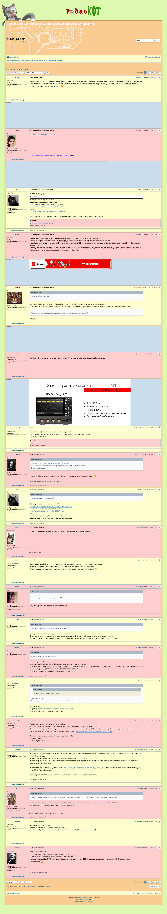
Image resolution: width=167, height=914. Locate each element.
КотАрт (74, 24)
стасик (17, 77)
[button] (160, 72)
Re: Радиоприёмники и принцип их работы (42, 130)
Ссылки (55, 24)
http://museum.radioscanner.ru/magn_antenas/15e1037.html (51, 803)
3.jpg (31, 444)
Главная (12, 24)
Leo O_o (17, 454)
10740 (15, 148)
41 (14, 866)
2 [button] (147, 73)
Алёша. (17, 647)
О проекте (82, 24)
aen (17, 189)
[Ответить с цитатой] (159, 77)
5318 (15, 605)
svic (17, 788)
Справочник (65, 24)
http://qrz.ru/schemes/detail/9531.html (43, 134)
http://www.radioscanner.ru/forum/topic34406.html (55, 709)
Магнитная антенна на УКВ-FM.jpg (41, 223)
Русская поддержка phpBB (83, 899)
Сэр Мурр (17, 287)
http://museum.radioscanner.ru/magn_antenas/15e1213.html (95, 803)
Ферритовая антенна (17, 69)
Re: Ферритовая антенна (37, 454)
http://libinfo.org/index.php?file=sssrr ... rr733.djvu (47, 211)
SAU (17, 560)
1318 (15, 653)
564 (15, 565)
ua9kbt (17, 527)
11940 (15, 208)
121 (15, 433)
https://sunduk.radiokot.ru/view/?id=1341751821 (47, 207)
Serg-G (17, 586)
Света (17, 130)
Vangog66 (17, 427)
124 (15, 82)
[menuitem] (16, 57)
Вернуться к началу (17, 100)
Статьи (38, 24)
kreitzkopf (17, 847)
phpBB (80, 897)
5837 (15, 806)
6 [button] (157, 73)
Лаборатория (29, 24)
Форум (91, 24)
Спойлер (33, 197)
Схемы (20, 24)
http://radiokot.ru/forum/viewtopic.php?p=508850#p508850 (51, 506)
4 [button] (152, 73)
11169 (15, 305)
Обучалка (47, 24)
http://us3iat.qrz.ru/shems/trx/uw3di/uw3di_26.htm (94, 731)
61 (14, 472)
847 (15, 545)
